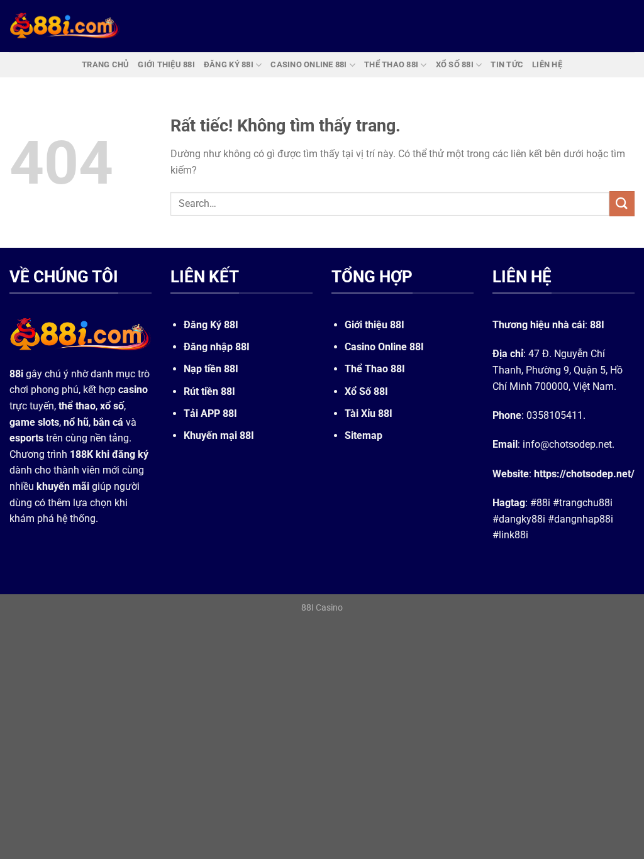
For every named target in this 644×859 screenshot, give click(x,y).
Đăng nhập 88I (217, 347)
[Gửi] (622, 203)
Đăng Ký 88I (211, 325)
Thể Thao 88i (391, 64)
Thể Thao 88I (375, 369)
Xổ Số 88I (366, 391)
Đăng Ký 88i (228, 64)
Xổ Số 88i (455, 64)
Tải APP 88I (210, 413)
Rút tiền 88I (209, 391)
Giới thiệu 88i (166, 64)
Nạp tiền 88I (211, 369)
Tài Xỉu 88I (368, 413)
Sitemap (363, 435)
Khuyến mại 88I (219, 435)
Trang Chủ (105, 64)
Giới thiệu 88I (374, 325)
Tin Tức (507, 64)
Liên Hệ (547, 64)
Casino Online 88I (384, 347)
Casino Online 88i (308, 64)
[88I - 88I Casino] (64, 26)
